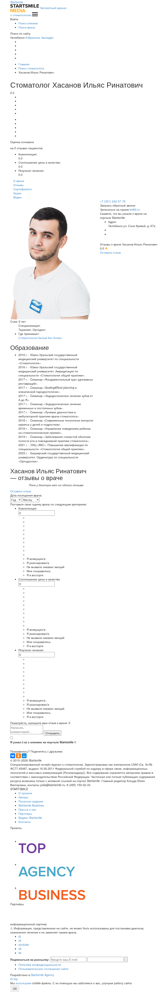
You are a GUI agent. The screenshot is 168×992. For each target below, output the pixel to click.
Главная (24, 64)
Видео (17, 197)
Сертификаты (22, 189)
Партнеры (25, 813)
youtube (23, 944)
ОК (15, 988)
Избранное (32, 37)
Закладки (47, 37)
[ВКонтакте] (12, 755)
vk (19, 940)
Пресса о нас (27, 809)
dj (19, 936)
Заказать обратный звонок (117, 205)
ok (20, 949)
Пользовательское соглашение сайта (43, 969)
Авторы (23, 797)
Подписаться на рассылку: (29, 959)
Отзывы (18, 185)
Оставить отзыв (110, 252)
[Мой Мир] (24, 755)
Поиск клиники (28, 23)
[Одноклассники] (18, 755)
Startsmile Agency (42, 975)
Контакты (24, 822)
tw (19, 953)
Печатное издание (30, 801)
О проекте (25, 793)
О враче (18, 181)
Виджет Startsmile (30, 818)
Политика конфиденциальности (39, 965)
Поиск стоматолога (31, 68)
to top (14, 979)
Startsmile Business (31, 805)
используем (23, 983)
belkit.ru (135, 209)
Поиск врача (26, 27)
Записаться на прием (114, 209)
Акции (17, 193)
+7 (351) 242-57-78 (112, 201)
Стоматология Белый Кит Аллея (40, 338)
